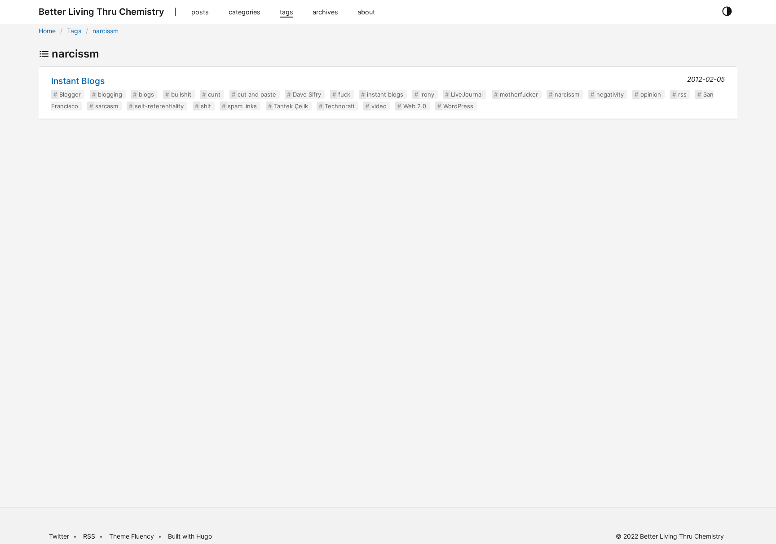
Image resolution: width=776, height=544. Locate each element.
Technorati (339, 106)
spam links (242, 106)
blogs (146, 94)
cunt (214, 94)
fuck (344, 94)
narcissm (106, 31)
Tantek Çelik (291, 106)
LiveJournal (467, 94)
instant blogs (385, 94)
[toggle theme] (726, 11)
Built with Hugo (190, 536)
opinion (650, 94)
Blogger (70, 94)
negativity (610, 94)
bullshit (181, 94)
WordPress (458, 106)
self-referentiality (159, 106)
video (379, 106)
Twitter (59, 536)
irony (427, 94)
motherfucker (519, 94)
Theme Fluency (132, 536)
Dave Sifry (307, 94)
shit (206, 106)
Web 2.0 (414, 106)
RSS (89, 536)
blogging (110, 94)
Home (47, 31)
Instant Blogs (78, 80)
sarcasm (106, 106)
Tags (74, 31)
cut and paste (257, 94)
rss (682, 94)
